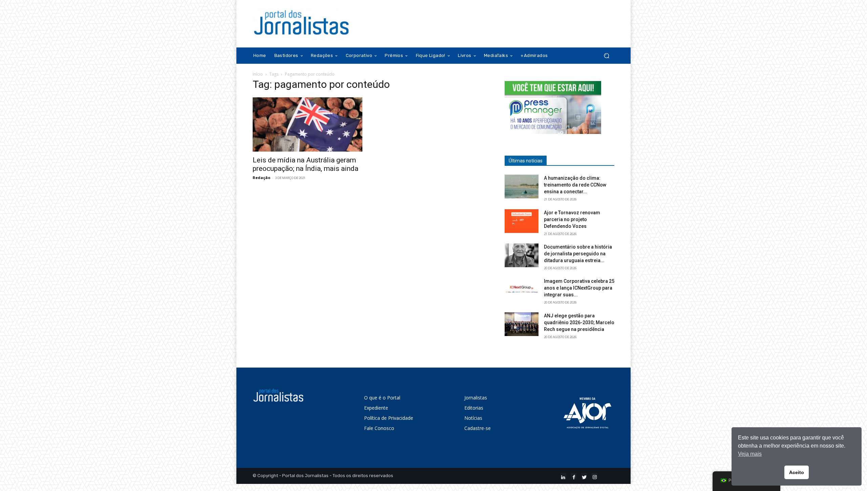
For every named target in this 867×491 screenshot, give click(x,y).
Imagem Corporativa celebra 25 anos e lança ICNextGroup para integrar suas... (579, 287)
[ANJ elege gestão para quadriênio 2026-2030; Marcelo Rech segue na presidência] (521, 324)
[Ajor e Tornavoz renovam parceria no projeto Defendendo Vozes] (521, 221)
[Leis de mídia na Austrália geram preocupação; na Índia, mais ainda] (307, 124)
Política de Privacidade (388, 418)
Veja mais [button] (750, 454)
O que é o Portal (382, 397)
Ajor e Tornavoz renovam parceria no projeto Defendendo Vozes (572, 219)
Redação (261, 177)
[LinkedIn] (563, 476)
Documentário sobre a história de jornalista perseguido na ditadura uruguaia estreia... (578, 253)
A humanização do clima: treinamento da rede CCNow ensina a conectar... (575, 184)
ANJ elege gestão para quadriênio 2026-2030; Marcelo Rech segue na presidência (579, 322)
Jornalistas (475, 397)
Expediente (376, 408)
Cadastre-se (477, 428)
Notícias (473, 418)
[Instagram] (594, 476)
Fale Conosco (379, 428)
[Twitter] (584, 476)
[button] (606, 56)
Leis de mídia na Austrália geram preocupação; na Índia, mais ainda (305, 164)
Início (258, 74)
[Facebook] (574, 476)
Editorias (473, 408)
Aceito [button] (796, 472)
